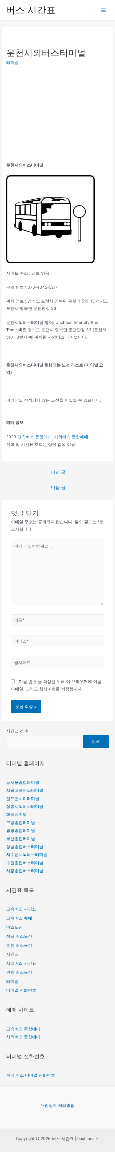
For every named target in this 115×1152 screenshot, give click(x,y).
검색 (96, 741)
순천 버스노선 (19, 945)
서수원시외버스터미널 (26, 854)
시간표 (12, 954)
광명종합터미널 (20, 830)
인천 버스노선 (19, 972)
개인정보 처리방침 (57, 1105)
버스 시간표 (31, 10)
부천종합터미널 (20, 838)
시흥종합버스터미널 (24, 870)
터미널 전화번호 (21, 990)
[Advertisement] (55, 114)
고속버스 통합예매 (34, 436)
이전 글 (58, 472)
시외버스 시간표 (21, 963)
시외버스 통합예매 (71, 436)
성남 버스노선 (19, 936)
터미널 (12, 62)
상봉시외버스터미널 (24, 806)
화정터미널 (16, 814)
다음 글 (58, 487)
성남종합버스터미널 (24, 846)
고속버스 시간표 (21, 909)
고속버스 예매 (19, 918)
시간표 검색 (17, 731)
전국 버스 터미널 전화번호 (30, 1075)
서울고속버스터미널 (24, 790)
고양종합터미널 (20, 822)
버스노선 (14, 927)
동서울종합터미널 (22, 782)
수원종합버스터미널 (24, 862)
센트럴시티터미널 (22, 798)
